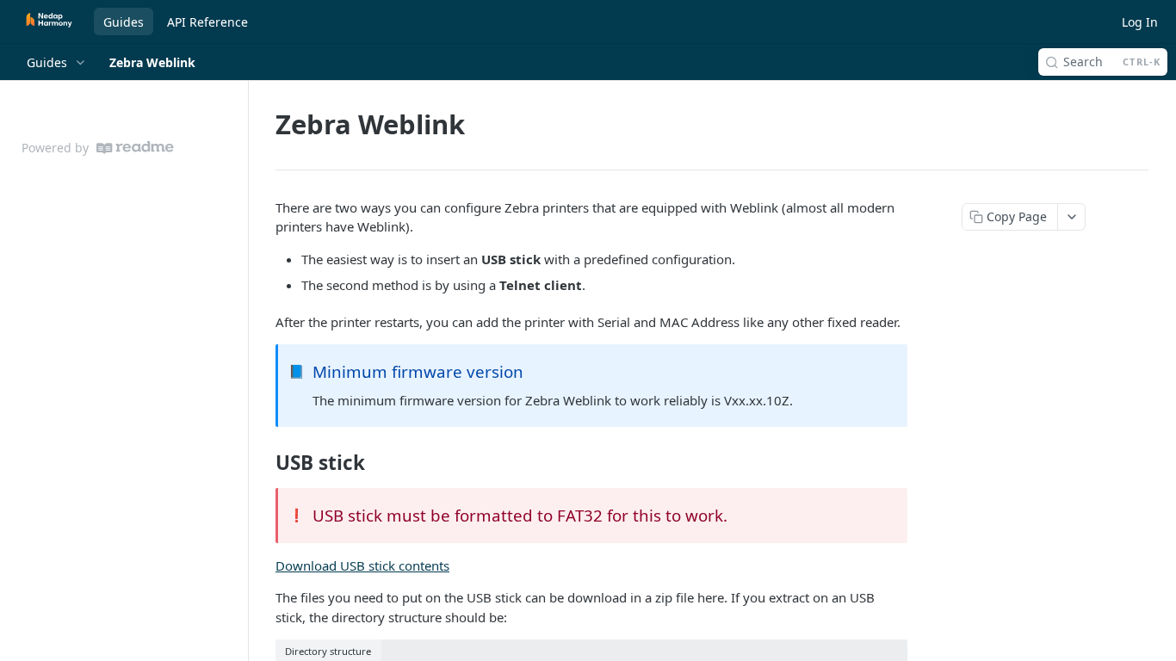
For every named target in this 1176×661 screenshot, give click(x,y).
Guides (123, 22)
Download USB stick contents (362, 565)
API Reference (207, 22)
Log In (1140, 22)
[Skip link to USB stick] (264, 463)
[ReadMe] (135, 147)
